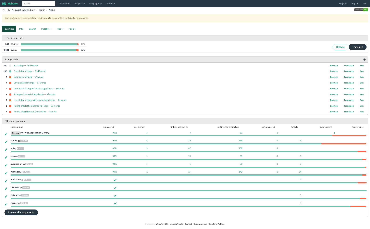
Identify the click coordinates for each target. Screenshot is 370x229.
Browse (340, 47)
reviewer (15, 187)
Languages (94, 3)
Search (32, 28)
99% (115, 156)
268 (240, 148)
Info (21, 28)
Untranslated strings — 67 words (30, 82)
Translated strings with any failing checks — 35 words (40, 100)
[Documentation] (364, 59)
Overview (9, 28)
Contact (188, 224)
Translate (357, 47)
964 (240, 140)
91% (115, 140)
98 (241, 156)
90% (115, 132)
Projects (78, 3)
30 (241, 164)
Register (343, 3)
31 (241, 132)
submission (16, 164)
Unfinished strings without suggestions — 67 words (39, 88)
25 (189, 171)
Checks (109, 3)
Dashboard (64, 3)
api (12, 148)
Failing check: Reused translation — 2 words (35, 111)
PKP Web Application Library (21, 10)
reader (14, 203)
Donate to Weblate (217, 224)
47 (189, 148)
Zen (362, 65)
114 (189, 140)
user (13, 156)
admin (42, 10)
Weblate (13, 4)
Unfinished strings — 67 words (28, 77)
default (14, 195)
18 (189, 156)
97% (115, 148)
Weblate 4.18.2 (162, 224)
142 (240, 171)
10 (300, 171)
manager (15, 171)
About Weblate (176, 224)
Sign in (355, 3)
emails (14, 140)
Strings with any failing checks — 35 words (34, 94)
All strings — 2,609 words (26, 65)
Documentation (200, 224)
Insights (45, 28)
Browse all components (21, 212)
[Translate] (6, 134)
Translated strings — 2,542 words (30, 71)
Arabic (52, 10)
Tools (71, 28)
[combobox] (38, 3)
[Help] (364, 3)
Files (59, 28)
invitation (16, 179)
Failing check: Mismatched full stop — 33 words (37, 105)
